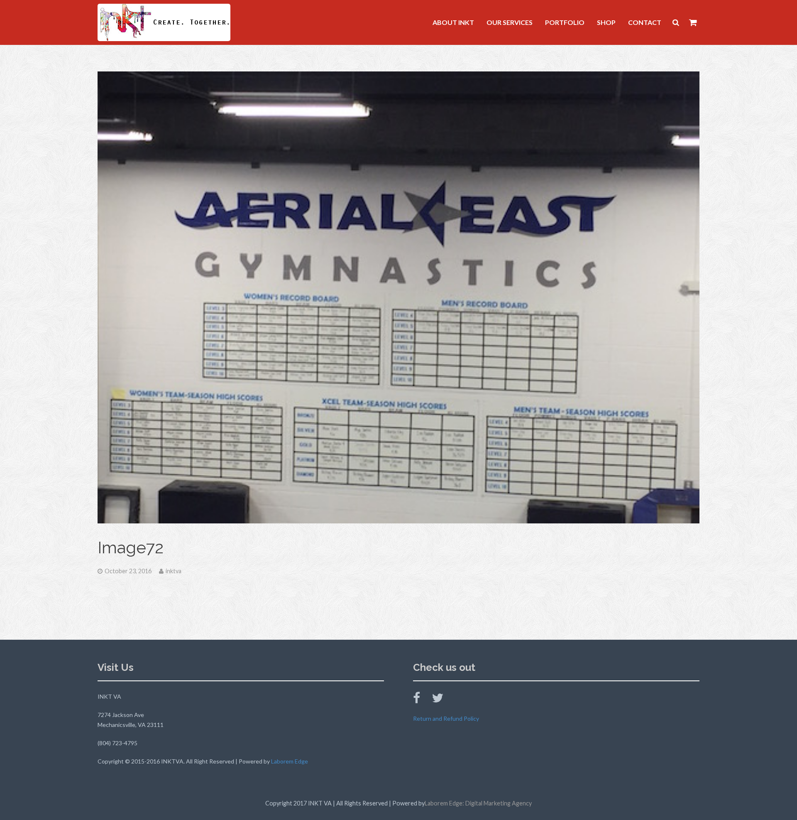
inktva (173, 570)
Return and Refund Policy (446, 718)
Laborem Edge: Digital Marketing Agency (478, 803)
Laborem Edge (289, 761)
